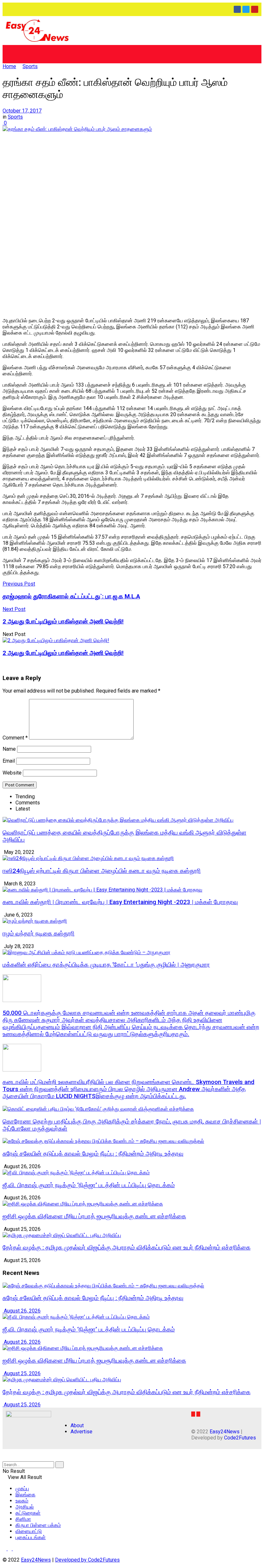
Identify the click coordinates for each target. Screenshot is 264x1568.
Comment (15, 738)
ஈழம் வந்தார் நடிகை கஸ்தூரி (38, 933)
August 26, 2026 (22, 1311)
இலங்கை (25, 1495)
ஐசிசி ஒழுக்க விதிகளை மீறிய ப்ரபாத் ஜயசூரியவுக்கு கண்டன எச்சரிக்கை (94, 1216)
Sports (30, 66)
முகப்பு (22, 1488)
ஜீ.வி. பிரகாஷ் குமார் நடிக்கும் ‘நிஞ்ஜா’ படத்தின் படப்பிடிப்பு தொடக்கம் (89, 1185)
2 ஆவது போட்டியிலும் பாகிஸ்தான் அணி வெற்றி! (63, 653)
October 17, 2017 (22, 111)
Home (9, 66)
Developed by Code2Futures (87, 1560)
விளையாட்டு (28, 1531)
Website (12, 773)
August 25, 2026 (22, 1373)
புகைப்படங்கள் (30, 1537)
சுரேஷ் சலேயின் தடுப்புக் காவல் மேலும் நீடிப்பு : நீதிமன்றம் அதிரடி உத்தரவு (93, 1153)
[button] (132, 54)
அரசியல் (24, 1507)
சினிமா (23, 1519)
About (77, 1425)
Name (9, 749)
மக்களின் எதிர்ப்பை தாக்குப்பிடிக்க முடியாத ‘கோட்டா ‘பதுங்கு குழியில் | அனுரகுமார (106, 964)
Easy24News (225, 1432)
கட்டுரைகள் (28, 1513)
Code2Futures (240, 1438)
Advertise (81, 1432)
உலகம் (21, 1501)
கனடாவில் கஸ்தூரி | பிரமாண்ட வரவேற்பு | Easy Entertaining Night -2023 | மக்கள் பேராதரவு (120, 902)
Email (9, 761)
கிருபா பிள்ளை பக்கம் (38, 1525)
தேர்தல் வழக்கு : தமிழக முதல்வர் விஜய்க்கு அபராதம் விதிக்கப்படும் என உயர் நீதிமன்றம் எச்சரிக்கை (126, 1247)
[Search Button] (59, 1464)
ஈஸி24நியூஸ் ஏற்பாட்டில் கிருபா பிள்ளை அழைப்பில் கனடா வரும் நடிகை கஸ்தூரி (102, 870)
